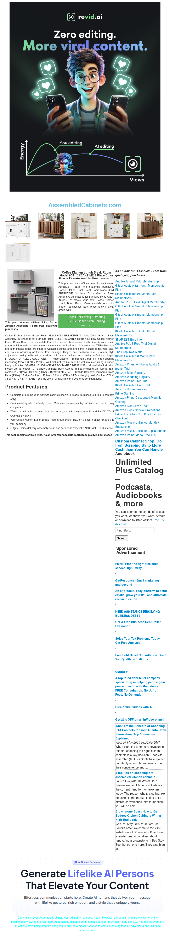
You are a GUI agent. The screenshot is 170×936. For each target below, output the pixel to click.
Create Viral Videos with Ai (134, 707)
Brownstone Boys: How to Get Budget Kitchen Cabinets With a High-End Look (138, 815)
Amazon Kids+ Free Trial (131, 406)
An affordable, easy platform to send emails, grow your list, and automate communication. (141, 595)
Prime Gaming (124, 393)
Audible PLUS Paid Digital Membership (140, 302)
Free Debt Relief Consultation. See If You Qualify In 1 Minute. (141, 657)
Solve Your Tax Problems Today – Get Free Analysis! (138, 640)
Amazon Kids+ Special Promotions (137, 410)
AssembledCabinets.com (85, 205)
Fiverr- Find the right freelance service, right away (136, 566)
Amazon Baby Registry (130, 372)
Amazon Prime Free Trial (131, 381)
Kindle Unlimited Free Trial (132, 385)
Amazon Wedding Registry (132, 377)
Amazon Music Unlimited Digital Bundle (140, 431)
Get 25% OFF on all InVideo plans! (139, 719)
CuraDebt (122, 672)
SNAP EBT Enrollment (129, 339)
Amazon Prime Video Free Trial (135, 435)
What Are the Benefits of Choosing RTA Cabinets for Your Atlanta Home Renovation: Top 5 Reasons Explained (141, 732)
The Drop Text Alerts (128, 352)
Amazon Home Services (131, 389)
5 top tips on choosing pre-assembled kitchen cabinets (135, 775)
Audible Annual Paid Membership (137, 281)
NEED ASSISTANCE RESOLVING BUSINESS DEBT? (137, 613)
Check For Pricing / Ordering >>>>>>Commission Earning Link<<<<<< (86, 321)
